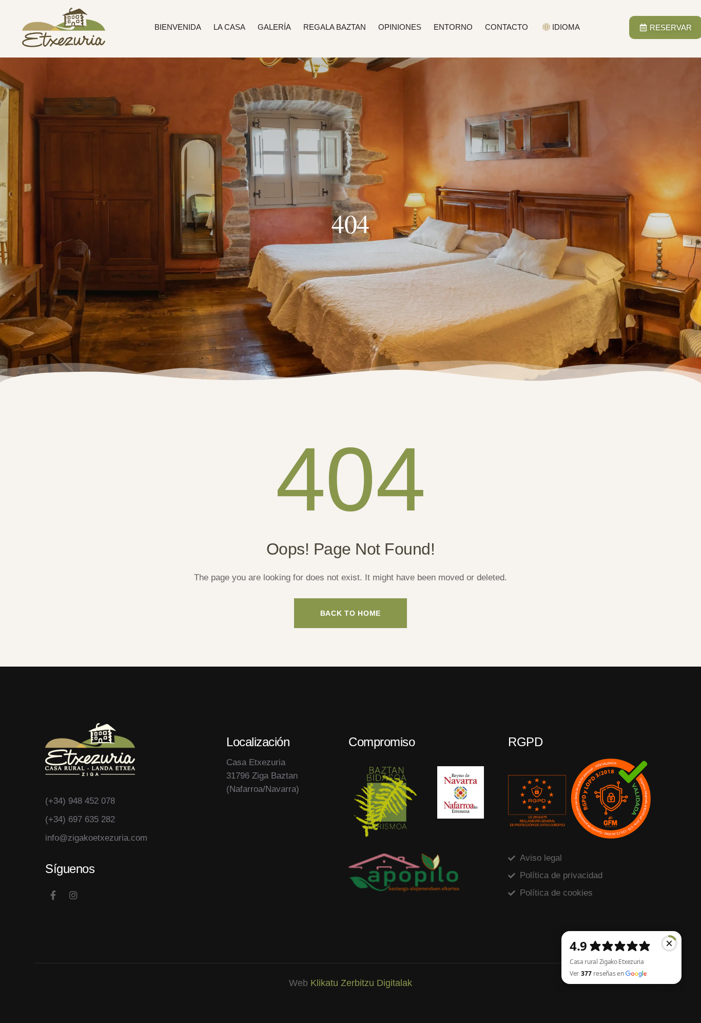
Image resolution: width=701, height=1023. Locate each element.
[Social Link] (53, 895)
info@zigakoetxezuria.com (96, 838)
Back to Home (350, 613)
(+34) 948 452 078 (80, 801)
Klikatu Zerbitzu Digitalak (361, 983)
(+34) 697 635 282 (80, 819)
